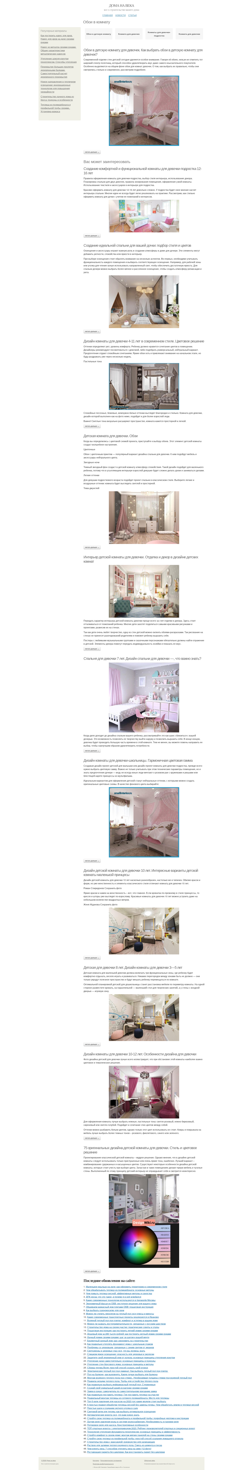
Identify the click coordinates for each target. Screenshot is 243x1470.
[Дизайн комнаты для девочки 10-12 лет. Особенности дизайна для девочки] (144, 1092)
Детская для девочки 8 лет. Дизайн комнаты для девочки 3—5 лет (133, 967)
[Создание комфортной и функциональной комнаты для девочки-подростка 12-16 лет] (144, 216)
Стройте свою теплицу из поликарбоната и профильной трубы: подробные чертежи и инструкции (138, 1418)
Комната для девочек (129, 33)
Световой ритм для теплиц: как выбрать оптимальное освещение (121, 1411)
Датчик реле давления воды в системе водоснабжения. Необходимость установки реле (133, 1421)
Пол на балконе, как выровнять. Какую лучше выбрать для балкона (122, 1374)
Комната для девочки (189, 33)
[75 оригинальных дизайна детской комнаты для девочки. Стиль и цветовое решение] (144, 1221)
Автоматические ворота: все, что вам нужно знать (113, 1414)
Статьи (132, 15)
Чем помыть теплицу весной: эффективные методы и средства (119, 1293)
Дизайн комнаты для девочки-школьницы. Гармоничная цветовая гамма (138, 760)
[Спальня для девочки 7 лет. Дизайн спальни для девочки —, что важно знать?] (144, 697)
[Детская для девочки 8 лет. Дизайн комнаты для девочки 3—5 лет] (144, 1017)
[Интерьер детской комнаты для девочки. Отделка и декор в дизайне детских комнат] (144, 591)
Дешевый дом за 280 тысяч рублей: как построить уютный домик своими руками (129, 1333)
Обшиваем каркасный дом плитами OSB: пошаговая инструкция (119, 1306)
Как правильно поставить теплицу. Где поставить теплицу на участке (123, 1394)
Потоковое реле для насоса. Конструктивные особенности (117, 1425)
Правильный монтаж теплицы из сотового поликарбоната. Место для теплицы (128, 1398)
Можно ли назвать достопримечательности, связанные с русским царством (126, 1323)
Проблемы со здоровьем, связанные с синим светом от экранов (120, 1347)
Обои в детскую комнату (98, 33)
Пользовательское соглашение (111, 1460)
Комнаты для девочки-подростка (159, 34)
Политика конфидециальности (103, 1464)
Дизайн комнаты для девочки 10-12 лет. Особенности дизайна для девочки (140, 1054)
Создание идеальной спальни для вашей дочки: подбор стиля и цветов (137, 245)
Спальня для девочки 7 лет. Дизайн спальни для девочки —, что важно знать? (142, 658)
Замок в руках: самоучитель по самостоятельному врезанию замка (122, 1391)
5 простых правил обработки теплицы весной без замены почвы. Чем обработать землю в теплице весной (143, 1404)
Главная (107, 15)
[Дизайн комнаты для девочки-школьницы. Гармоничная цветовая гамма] (144, 822)
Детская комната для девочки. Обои (111, 436)
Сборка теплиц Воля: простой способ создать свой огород (117, 1367)
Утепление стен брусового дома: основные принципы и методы (120, 1364)
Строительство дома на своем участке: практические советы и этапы (123, 1327)
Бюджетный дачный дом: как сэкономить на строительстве (117, 1340)
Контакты (96, 1460)
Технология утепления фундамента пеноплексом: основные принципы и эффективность (133, 1431)
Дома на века (121, 5)
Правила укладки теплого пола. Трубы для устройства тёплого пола (122, 1381)
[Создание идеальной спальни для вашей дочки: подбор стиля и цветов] (144, 301)
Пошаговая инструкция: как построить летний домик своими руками (122, 1330)
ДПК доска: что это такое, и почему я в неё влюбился (113, 1296)
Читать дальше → (92, 152)
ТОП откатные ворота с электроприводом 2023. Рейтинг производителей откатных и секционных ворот (141, 1428)
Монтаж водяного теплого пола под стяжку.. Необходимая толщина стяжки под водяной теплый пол (139, 1377)
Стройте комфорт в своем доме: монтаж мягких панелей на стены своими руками (130, 1435)
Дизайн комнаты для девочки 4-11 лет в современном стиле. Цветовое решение (144, 341)
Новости (120, 15)
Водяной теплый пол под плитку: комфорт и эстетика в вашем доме (122, 1320)
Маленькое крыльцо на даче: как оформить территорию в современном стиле (126, 1286)
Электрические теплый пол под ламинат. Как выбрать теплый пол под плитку (127, 1371)
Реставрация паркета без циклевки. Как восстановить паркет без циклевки (126, 1452)
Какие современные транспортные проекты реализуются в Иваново (123, 1317)
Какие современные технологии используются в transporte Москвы (121, 1300)
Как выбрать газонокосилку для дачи (105, 1310)
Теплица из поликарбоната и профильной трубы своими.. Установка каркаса (56, 108)
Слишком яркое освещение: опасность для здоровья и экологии (120, 1354)
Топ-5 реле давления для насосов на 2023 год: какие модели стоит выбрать (126, 1401)
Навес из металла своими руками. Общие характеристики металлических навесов (58, 50)
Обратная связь (149, 1460)
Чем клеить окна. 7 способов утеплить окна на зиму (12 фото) (119, 1448)
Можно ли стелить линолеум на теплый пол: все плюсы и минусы (120, 1313)
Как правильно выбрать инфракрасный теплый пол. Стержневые (121, 1384)
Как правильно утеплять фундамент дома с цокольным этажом (120, 1344)
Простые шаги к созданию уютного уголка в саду (112, 1408)
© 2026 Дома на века (48, 1460)
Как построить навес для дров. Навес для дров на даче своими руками (57, 39)
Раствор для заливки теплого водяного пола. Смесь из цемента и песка (124, 1445)
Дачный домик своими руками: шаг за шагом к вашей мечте (118, 1337)
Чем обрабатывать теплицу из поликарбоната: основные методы (120, 1290)
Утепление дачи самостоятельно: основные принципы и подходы (121, 1360)
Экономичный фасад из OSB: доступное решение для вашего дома (121, 1303)
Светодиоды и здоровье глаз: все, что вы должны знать (116, 1350)
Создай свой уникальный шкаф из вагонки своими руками (117, 1387)
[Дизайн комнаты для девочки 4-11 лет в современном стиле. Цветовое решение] (144, 386)
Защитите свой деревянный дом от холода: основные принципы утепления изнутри (131, 1357)
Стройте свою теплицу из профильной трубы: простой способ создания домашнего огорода (135, 1438)
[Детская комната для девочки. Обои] (144, 517)
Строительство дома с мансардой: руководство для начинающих (121, 1441)
